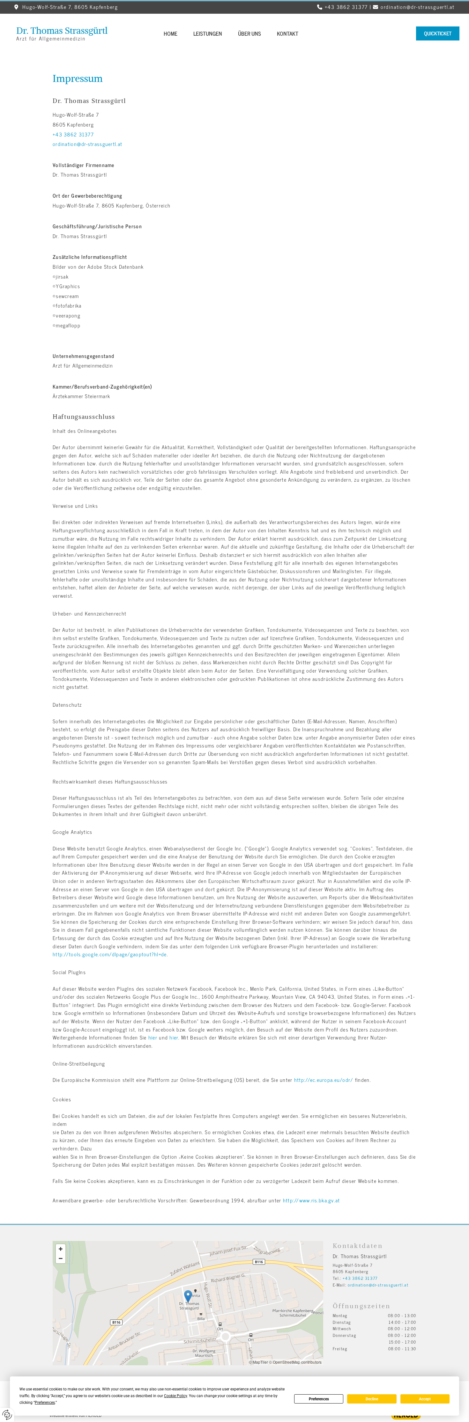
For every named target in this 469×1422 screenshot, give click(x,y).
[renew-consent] (7, 1415)
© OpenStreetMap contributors (295, 1362)
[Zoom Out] (60, 1258)
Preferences (319, 1399)
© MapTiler (258, 1362)
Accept (425, 1399)
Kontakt (287, 33)
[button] (437, 33)
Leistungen (207, 33)
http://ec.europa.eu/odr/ (324, 1080)
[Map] (188, 1303)
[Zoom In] (60, 1249)
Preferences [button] (45, 1402)
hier (152, 1037)
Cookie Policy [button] (175, 1396)
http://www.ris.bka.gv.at (311, 1200)
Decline (372, 1399)
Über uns (249, 33)
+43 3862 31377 (346, 7)
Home (170, 33)
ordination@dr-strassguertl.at (418, 7)
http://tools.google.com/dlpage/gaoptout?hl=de (110, 954)
